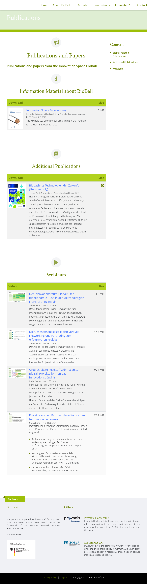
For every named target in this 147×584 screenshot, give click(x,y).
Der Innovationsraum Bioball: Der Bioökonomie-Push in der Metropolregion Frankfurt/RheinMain (56, 298)
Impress (65, 577)
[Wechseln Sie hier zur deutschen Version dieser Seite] (34, 5)
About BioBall (62, 5)
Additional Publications (125, 62)
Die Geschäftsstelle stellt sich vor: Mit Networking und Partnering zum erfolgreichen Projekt (54, 335)
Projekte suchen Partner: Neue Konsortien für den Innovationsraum (57, 417)
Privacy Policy (49, 577)
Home (43, 5)
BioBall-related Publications (121, 54)
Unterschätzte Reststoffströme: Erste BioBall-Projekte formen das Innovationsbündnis (53, 373)
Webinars (118, 68)
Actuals (83, 5)
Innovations (102, 5)
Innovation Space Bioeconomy (46, 110)
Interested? (122, 5)
